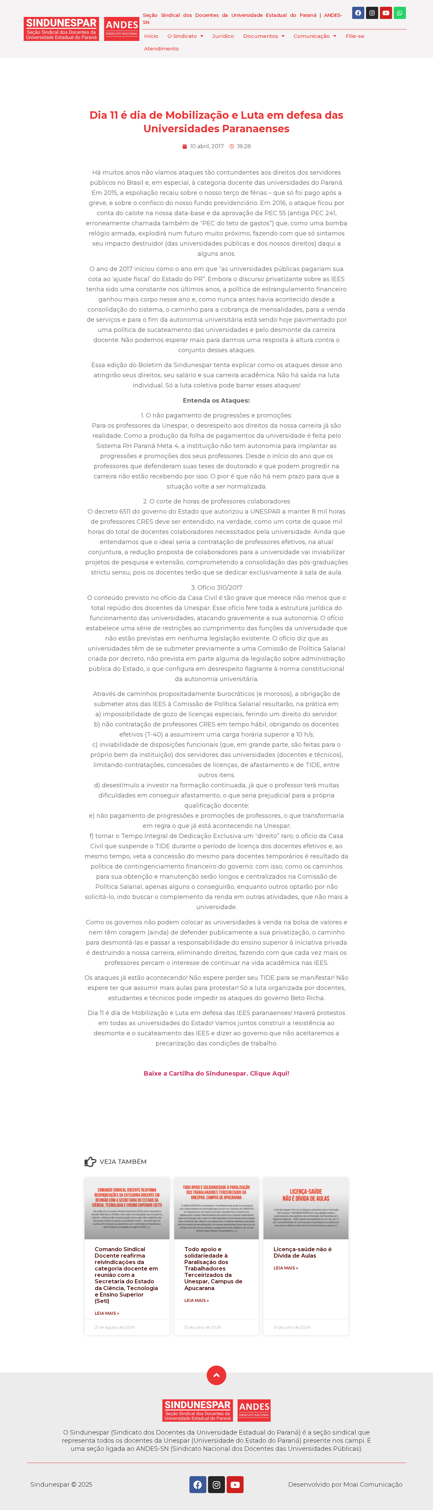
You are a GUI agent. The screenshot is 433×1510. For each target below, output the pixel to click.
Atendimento (161, 48)
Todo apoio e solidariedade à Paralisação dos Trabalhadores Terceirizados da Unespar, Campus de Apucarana (213, 1268)
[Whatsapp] (400, 13)
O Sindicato (182, 36)
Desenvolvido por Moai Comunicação (345, 1484)
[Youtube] (386, 13)
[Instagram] (372, 13)
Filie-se (355, 36)
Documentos (260, 36)
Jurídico (223, 36)
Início (151, 36)
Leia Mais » (107, 1313)
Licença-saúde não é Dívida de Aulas (303, 1252)
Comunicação (312, 36)
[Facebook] (358, 13)
